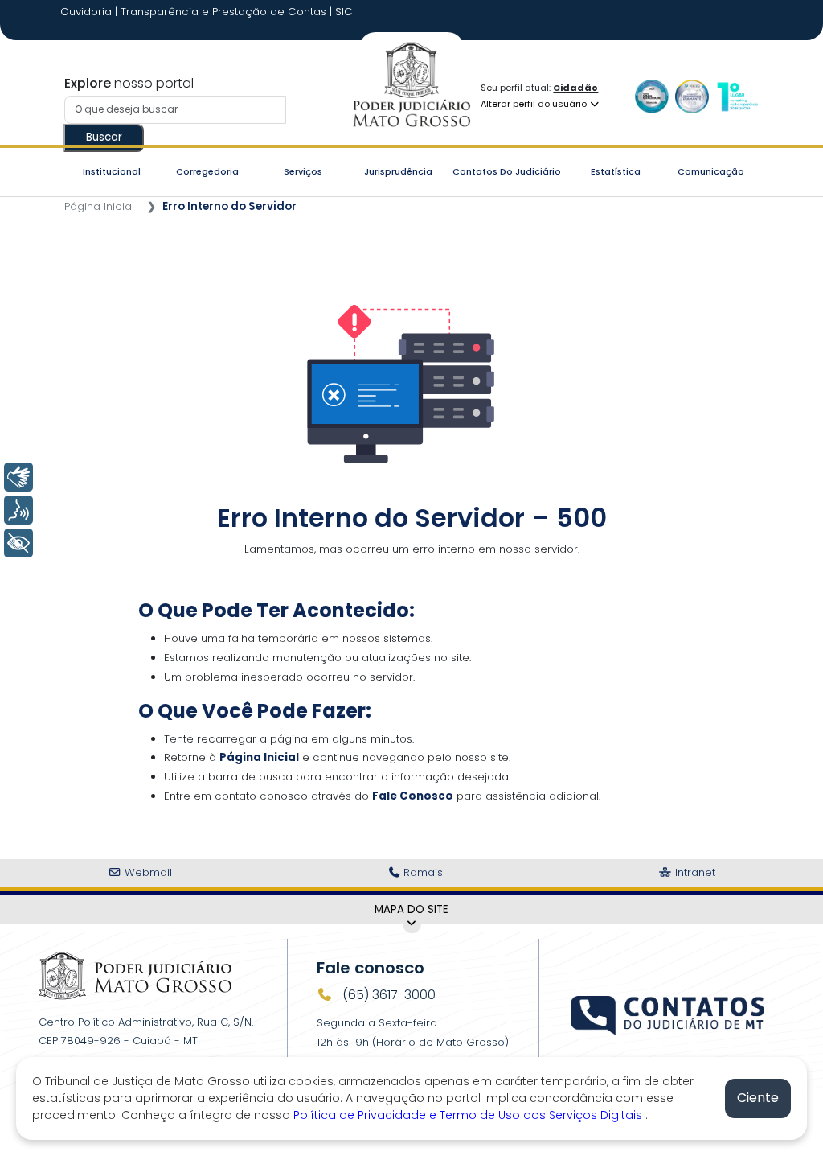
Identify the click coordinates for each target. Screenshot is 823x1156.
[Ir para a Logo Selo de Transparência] (692, 96)
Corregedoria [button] (207, 171)
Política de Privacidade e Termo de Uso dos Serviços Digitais (469, 1115)
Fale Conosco (412, 796)
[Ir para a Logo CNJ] (737, 96)
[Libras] (18, 477)
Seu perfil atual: (539, 87)
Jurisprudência (398, 171)
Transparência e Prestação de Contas (225, 11)
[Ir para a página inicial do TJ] (135, 975)
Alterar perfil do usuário (535, 103)
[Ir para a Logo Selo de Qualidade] (652, 96)
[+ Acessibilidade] (18, 543)
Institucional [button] (112, 171)
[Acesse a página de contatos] (669, 1007)
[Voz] (18, 510)
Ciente (758, 1097)
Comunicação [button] (711, 171)
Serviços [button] (303, 171)
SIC (344, 11)
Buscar (104, 137)
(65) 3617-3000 (387, 994)
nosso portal (129, 83)
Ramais (421, 872)
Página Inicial (99, 206)
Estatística (616, 171)
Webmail (146, 872)
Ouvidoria (87, 11)
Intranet (693, 872)
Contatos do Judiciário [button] (506, 171)
